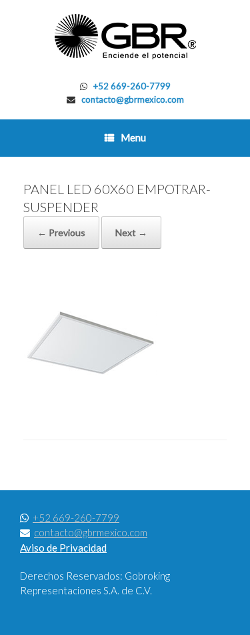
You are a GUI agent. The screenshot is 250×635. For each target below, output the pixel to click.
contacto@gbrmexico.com (132, 99)
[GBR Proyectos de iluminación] (125, 36)
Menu (133, 137)
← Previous (61, 232)
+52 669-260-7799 (132, 86)
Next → (131, 232)
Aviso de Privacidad (63, 548)
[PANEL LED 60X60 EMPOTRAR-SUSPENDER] (90, 405)
